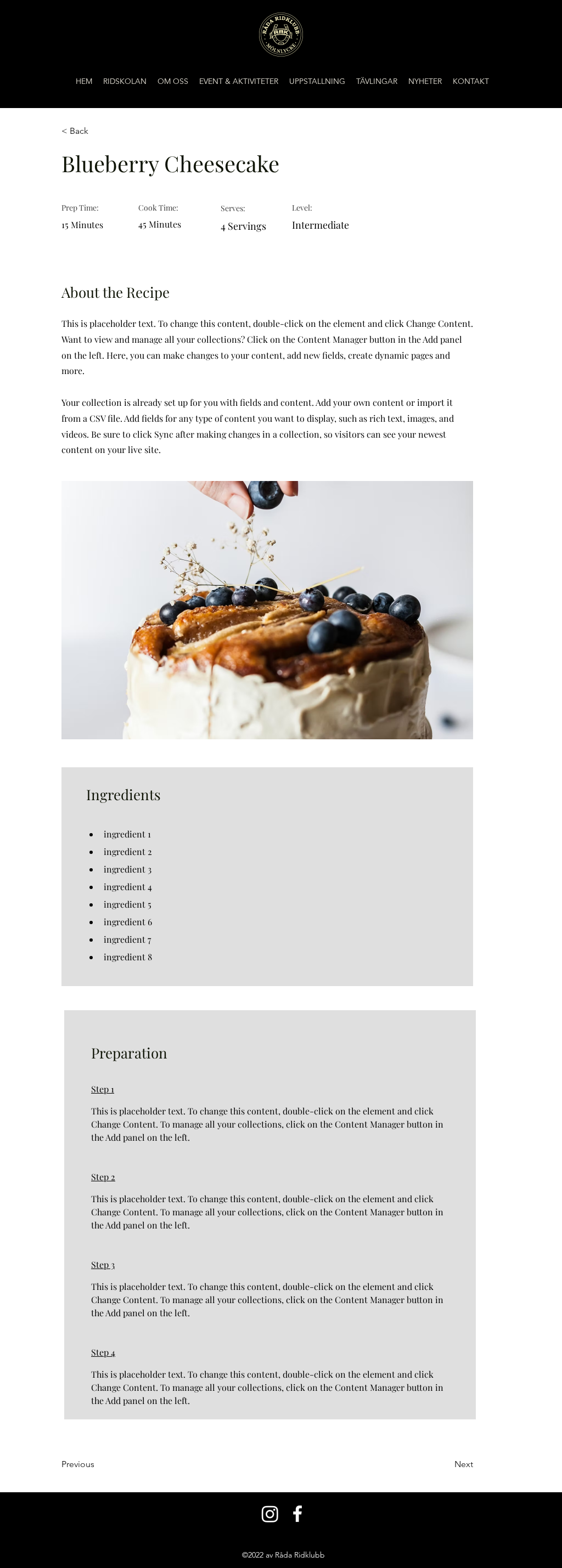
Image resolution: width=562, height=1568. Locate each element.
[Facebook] (297, 1514)
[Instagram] (270, 1514)
